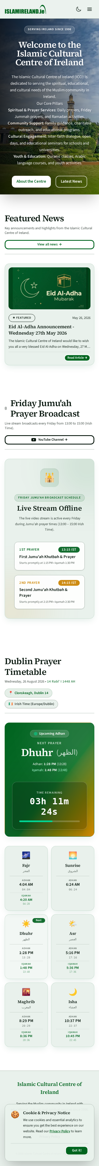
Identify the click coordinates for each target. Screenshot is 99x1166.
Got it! (77, 1150)
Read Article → (78, 358)
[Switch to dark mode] (78, 9)
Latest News (71, 181)
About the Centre (31, 181)
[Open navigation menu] (89, 9)
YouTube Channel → (53, 439)
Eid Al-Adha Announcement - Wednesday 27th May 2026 (41, 329)
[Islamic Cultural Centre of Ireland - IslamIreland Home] (25, 9)
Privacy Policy (60, 1131)
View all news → (49, 244)
